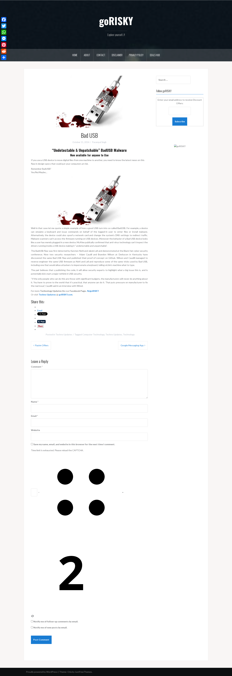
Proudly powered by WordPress (41, 671)
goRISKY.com (65, 294)
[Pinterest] (4, 45)
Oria (69, 671)
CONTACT (101, 55)
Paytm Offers (41, 345)
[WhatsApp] (4, 32)
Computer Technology (93, 334)
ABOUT (87, 55)
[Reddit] (4, 51)
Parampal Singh (99, 142)
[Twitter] (4, 26)
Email (34, 416)
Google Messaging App (132, 345)
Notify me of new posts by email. (50, 627)
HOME (74, 55)
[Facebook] (4, 19)
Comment (37, 366)
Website (35, 430)
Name (34, 401)
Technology (129, 334)
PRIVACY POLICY (136, 55)
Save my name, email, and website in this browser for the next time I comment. (74, 444)
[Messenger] (4, 38)
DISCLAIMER (117, 55)
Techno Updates (47, 294)
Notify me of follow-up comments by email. (55, 621)
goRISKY (116, 20)
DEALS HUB (155, 55)
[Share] (4, 57)
